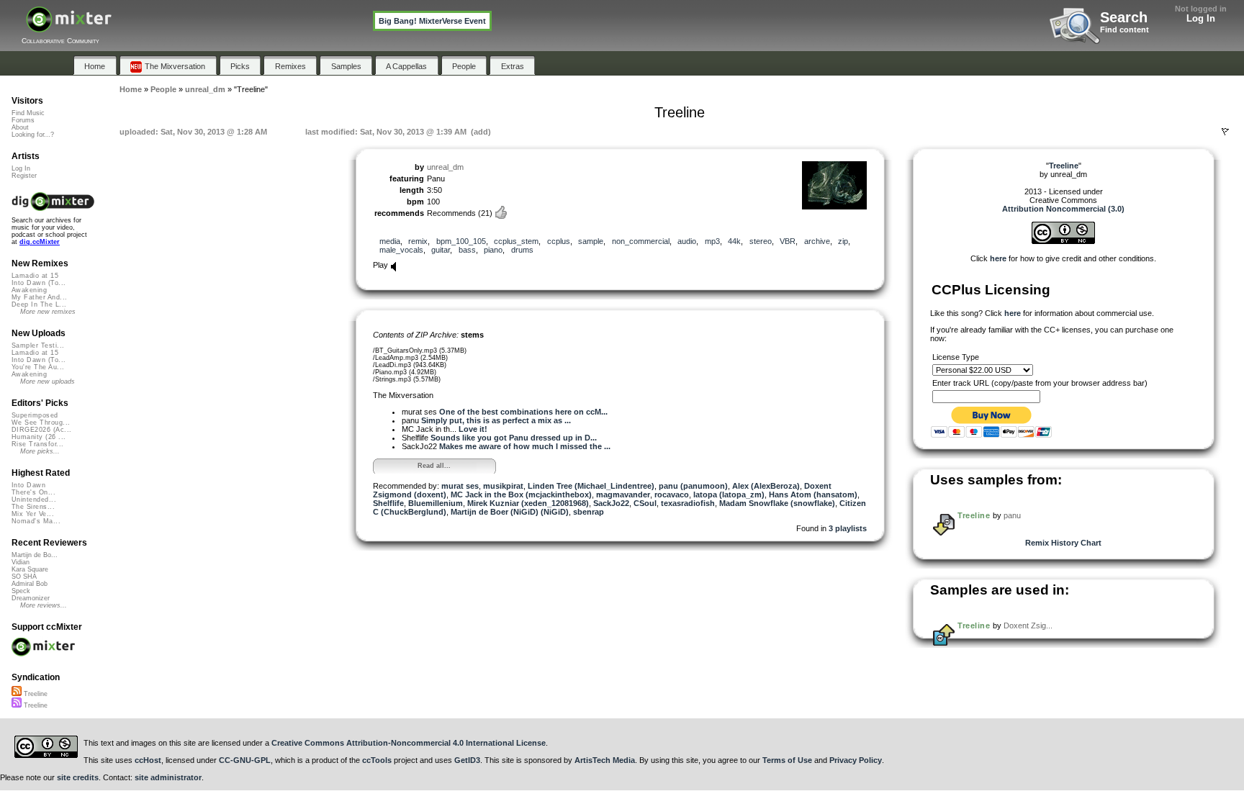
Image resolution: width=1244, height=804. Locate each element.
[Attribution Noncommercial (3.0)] (1063, 241)
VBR (787, 241)
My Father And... (39, 297)
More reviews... (43, 605)
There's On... (33, 492)
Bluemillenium (435, 503)
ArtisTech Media (604, 760)
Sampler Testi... (38, 345)
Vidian (21, 562)
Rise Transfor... (37, 444)
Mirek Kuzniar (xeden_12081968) (528, 503)
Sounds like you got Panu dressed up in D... (514, 437)
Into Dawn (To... (39, 282)
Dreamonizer (31, 598)
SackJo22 (611, 503)
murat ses (460, 486)
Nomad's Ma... (36, 521)
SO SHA (24, 576)
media (389, 241)
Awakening (29, 290)
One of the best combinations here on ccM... (523, 411)
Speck (21, 591)
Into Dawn (28, 485)
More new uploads (47, 381)
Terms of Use (787, 760)
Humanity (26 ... (39, 437)
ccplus (558, 241)
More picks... (40, 451)
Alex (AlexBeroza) (766, 486)
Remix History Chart (1063, 542)
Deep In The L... (39, 304)
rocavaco (671, 494)
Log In (1200, 18)
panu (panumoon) (693, 486)
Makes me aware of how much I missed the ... (524, 446)
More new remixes (48, 311)
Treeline (973, 515)
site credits (78, 777)
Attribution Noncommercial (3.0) (1063, 208)
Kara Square (30, 569)
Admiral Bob (30, 583)
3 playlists (848, 528)
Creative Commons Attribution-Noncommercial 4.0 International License (408, 742)
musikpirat (503, 486)
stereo (760, 241)
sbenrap (588, 511)
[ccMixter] (69, 27)
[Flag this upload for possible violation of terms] (1225, 131)
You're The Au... (38, 367)
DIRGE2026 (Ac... (41, 429)
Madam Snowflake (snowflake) (777, 503)
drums (522, 249)
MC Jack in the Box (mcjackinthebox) (521, 494)
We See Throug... (41, 422)
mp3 (712, 241)
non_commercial (641, 241)
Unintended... (34, 499)
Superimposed (35, 415)
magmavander (623, 494)
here (998, 258)
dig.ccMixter (39, 241)
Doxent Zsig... (1028, 625)
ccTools (377, 760)
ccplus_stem (516, 241)
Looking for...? (33, 134)
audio (686, 241)
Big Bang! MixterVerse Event (432, 21)
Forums (23, 120)
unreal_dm (445, 167)
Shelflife (388, 503)
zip (843, 241)
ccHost (148, 760)
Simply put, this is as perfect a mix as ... (496, 420)
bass (467, 249)
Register (24, 175)
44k (734, 241)
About (20, 127)
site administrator (168, 777)
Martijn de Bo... (35, 555)
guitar (440, 249)
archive (817, 241)
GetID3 (467, 760)
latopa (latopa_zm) (729, 494)
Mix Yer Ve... (33, 514)
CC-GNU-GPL (245, 760)
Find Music (28, 113)
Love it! (473, 429)
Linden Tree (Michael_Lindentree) (591, 486)
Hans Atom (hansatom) (813, 494)
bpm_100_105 (461, 241)
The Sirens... (33, 506)
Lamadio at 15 (35, 275)
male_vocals (401, 249)
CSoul (645, 503)
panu (1012, 515)
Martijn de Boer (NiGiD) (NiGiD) (510, 511)
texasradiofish (688, 503)
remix (418, 241)
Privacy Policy (855, 760)
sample (590, 241)
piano (493, 249)
